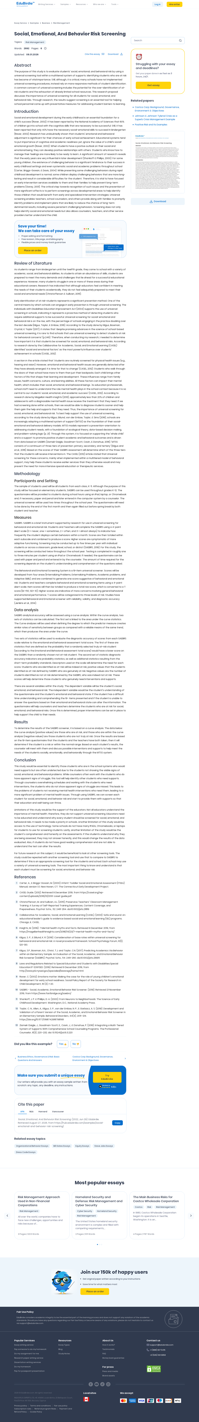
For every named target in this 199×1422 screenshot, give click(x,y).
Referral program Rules (45, 1408)
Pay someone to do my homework (30, 1349)
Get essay (153, 85)
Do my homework (22, 1366)
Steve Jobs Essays (103, 1146)
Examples (34, 23)
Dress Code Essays (26, 1152)
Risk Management (61, 23)
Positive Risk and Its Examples (151, 124)
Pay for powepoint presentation (29, 1371)
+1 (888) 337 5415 (157, 1350)
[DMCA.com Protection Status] (154, 1368)
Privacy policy (20, 1405)
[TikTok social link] (102, 1384)
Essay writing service (24, 1345)
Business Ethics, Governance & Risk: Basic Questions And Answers (39, 1058)
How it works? (108, 1345)
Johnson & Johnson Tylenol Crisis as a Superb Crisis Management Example (156, 117)
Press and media (110, 1371)
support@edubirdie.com (161, 1345)
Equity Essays (82, 1146)
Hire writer (174, 4)
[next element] (191, 1216)
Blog (60, 1349)
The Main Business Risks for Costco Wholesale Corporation (156, 1199)
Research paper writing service (28, 1358)
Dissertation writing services (27, 1362)
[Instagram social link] (108, 1384)
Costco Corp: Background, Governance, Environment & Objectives (93, 1058)
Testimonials (108, 1349)
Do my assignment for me (26, 1353)
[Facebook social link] (91, 1384)
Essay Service (20, 23)
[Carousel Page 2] (99, 1244)
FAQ (104, 1353)
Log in (158, 4)
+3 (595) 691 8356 (158, 1355)
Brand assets (108, 1375)
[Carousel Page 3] (101, 1244)
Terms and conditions (40, 1405)
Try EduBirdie (107, 1077)
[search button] (180, 40)
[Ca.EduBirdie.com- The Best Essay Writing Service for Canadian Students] (86, 1399)
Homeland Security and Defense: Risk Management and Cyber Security (99, 1201)
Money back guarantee (113, 1358)
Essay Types (64, 1345)
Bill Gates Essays (61, 1146)
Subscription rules (22, 1408)
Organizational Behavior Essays (32, 1146)
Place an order (33, 250)
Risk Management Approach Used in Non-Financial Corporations (39, 1201)
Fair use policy (60, 1405)
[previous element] (7, 1216)
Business (46, 23)
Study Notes (64, 1353)
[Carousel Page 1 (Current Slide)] (97, 1244)
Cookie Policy (36, 1412)
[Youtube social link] (96, 1384)
